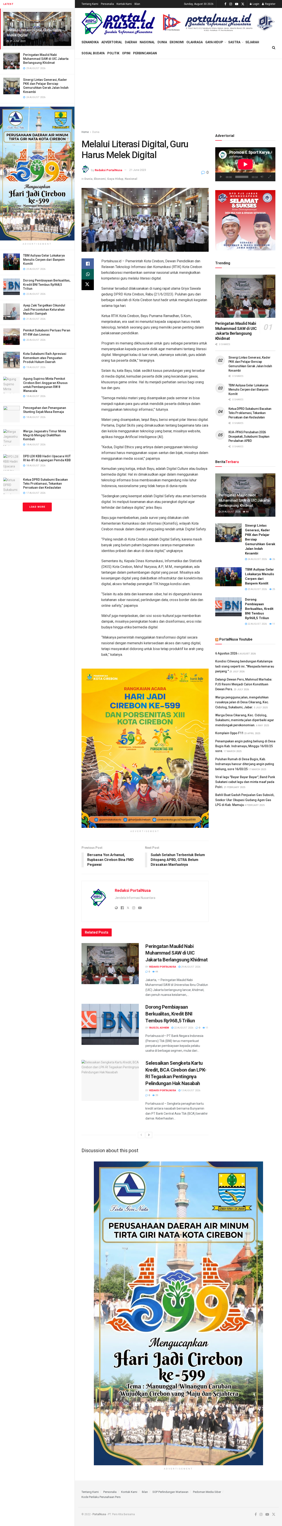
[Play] (221, 177)
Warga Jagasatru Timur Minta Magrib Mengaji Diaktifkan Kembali (44, 435)
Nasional (147, 42)
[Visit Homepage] (118, 22)
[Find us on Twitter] (242, 4)
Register (269, 4)
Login (255, 4)
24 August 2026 (257, 559)
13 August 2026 (190, 1090)
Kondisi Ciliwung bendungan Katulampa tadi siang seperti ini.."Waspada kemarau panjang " (244, 666)
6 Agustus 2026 (226, 653)
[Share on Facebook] (88, 263)
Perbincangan (145, 53)
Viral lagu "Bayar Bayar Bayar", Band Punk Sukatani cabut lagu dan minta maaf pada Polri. (245, 782)
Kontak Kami (124, 4)
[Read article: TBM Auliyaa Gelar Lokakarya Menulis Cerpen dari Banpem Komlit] (228, 576)
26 (273, 559)
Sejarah (252, 42)
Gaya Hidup (214, 42)
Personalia (107, 4)
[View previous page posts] (141, 1135)
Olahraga (194, 42)
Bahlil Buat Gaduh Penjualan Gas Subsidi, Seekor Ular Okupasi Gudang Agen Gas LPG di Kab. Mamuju (244, 800)
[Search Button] (273, 47)
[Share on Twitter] (88, 285)
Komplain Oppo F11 (229, 733)
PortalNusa (99, 1514)
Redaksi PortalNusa (108, 170)
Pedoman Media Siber (207, 1492)
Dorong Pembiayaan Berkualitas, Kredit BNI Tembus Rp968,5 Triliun (46, 284)
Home (85, 132)
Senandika (90, 42)
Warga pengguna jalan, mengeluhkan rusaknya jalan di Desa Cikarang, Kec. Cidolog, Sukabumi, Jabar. (242, 702)
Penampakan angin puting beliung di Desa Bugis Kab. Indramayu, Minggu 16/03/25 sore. (245, 746)
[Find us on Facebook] (225, 4)
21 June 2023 (137, 170)
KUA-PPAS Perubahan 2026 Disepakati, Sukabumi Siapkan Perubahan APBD (248, 436)
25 (273, 589)
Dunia (162, 42)
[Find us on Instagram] (230, 4)
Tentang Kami (90, 4)
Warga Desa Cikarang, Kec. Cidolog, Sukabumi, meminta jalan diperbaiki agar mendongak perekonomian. (244, 720)
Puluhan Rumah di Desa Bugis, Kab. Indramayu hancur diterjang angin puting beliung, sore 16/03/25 (244, 764)
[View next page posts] (149, 1135)
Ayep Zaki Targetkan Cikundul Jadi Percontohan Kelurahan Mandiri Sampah (44, 309)
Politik (113, 53)
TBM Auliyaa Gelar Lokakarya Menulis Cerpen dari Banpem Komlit (44, 259)
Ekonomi (177, 42)
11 (206, 1027)
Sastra (234, 42)
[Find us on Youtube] (236, 4)
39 (156, 1095)
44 (156, 971)
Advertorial (111, 42)
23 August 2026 (257, 589)
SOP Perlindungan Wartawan (170, 1492)
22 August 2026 (183, 1027)
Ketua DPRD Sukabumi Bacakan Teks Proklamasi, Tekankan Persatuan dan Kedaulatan (45, 483)
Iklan (137, 4)
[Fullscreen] (269, 177)
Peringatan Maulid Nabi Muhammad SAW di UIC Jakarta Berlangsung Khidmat (46, 58)
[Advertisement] (178, 92)
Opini (126, 53)
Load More (37, 506)
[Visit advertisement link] (37, 173)
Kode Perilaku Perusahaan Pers (101, 1497)
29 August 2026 (190, 966)
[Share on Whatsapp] (88, 274)
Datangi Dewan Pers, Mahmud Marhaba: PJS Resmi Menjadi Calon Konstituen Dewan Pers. (243, 684)
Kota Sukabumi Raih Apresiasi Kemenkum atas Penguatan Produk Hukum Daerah (44, 357)
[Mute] (262, 177)
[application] (245, 164)
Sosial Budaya (93, 53)
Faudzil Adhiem (159, 1027)
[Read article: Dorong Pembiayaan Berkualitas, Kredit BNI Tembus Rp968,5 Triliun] (110, 1024)
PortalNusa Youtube (235, 639)
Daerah (131, 42)
